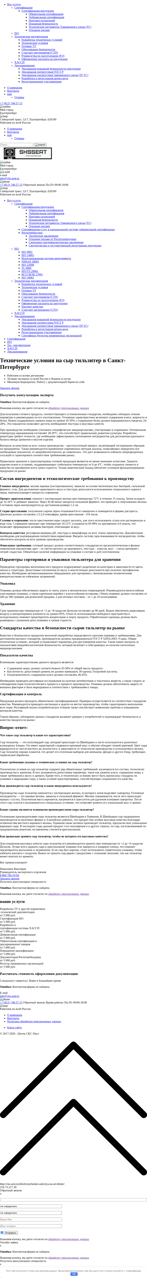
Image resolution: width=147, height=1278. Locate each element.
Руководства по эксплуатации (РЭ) (43, 55)
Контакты (13, 90)
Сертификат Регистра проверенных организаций (52, 335)
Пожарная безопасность (43, 23)
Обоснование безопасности (38, 49)
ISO (16, 33)
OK (74, 1274)
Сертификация (23, 7)
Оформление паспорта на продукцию (45, 59)
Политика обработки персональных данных (34, 1021)
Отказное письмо (39, 30)
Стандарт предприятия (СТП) (40, 52)
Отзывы (19, 97)
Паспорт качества (32, 306)
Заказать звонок (9, 388)
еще (9, 94)
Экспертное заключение (43, 235)
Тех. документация (18, 345)
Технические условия (35, 42)
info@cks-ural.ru (9, 178)
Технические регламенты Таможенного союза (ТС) (60, 26)
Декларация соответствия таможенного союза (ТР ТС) (55, 75)
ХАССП (19, 62)
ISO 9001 (27, 251)
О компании (14, 87)
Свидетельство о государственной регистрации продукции (65, 245)
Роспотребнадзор (32, 232)
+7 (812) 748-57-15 (11, 103)
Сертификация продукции (38, 10)
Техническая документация (31, 36)
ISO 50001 (28, 277)
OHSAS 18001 (30, 261)
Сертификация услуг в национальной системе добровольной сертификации (68, 229)
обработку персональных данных (68, 408)
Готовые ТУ (29, 46)
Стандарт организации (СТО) (40, 309)
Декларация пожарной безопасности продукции (51, 68)
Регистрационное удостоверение (42, 81)
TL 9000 (26, 268)
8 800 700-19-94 (9, 875)
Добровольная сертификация (46, 17)
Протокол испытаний (42, 20)
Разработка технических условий (42, 39)
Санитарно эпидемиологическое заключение (56, 242)
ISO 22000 (28, 264)
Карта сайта (14, 1027)
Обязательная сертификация (46, 14)
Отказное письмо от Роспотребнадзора (52, 239)
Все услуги (14, 4)
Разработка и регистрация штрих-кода (45, 78)
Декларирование (24, 65)
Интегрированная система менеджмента (46, 258)
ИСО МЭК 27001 (32, 274)
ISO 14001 (28, 255)
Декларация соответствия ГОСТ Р (42, 71)
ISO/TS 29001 (30, 271)
